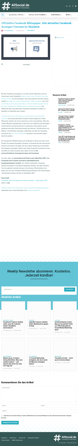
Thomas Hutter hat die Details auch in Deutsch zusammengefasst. (25, 188)
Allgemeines (33, 356)
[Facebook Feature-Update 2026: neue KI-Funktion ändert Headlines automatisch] (55, 99)
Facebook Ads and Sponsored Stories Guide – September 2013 (24, 180)
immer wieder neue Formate (31, 96)
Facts (59, 142)
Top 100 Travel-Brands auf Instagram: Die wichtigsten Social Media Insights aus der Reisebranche (66, 139)
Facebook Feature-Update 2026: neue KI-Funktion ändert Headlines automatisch (66, 101)
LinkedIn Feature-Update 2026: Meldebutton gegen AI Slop (38, 324)
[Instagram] (70, 6)
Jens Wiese (32, 366)
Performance (31, 30)
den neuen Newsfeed (18, 133)
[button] (3, 15)
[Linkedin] (67, 6)
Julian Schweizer (7, 368)
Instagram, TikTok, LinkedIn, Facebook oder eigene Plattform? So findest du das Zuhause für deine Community (66, 127)
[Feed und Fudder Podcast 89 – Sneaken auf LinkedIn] (55, 110)
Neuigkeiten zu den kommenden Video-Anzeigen (24, 101)
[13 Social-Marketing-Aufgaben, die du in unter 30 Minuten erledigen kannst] (39, 345)
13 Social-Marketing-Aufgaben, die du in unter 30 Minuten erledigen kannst (38, 361)
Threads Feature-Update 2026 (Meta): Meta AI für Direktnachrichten (66, 117)
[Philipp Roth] (2, 31)
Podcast (60, 112)
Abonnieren (69, 289)
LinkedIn (31, 320)
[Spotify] (76, 6)
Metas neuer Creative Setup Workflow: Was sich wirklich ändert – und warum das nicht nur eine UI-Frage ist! (13, 362)
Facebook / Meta (62, 105)
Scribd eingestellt (33, 190)
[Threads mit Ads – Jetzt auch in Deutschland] (64, 345)
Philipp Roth (9, 30)
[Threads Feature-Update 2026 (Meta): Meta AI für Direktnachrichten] (55, 117)
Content (60, 121)
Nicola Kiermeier (7, 330)
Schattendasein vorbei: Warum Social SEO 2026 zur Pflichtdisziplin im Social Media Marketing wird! (64, 326)
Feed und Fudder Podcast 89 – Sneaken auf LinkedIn (66, 109)
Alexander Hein (58, 332)
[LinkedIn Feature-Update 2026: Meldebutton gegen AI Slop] (39, 310)
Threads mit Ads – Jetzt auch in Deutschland (64, 359)
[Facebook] (73, 6)
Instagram (58, 356)
